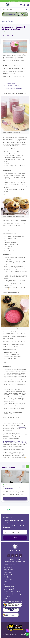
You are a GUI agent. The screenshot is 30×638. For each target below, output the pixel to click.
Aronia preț (7, 571)
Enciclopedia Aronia (9, 564)
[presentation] (15, 9)
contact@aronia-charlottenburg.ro (15, 561)
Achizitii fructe (8, 574)
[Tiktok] (20, 555)
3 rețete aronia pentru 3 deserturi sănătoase (13, 89)
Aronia (5, 566)
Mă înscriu (15, 537)
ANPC (5, 598)
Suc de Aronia (8, 567)
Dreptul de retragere (10, 588)
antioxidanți (22, 427)
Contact (6, 584)
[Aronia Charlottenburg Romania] (7, 4)
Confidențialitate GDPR (10, 593)
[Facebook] (8, 555)
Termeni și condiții (9, 589)
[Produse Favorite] (21, 5)
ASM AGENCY (16, 636)
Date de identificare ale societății (13, 594)
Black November (8, 579)
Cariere (6, 576)
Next (27, 466)
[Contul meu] (24, 5)
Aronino (6, 581)
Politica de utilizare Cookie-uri (12, 591)
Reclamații (7, 596)
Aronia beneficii (8, 572)
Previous (23, 466)
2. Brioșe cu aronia (10, 83)
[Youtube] (16, 555)
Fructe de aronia (8, 569)
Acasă (3, 20)
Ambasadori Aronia (9, 586)
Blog (7, 20)
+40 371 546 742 (15, 559)
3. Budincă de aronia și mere (13, 85)
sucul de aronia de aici (19, 443)
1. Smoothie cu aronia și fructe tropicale (14, 81)
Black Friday (7, 578)
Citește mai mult (15, 498)
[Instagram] (12, 555)
